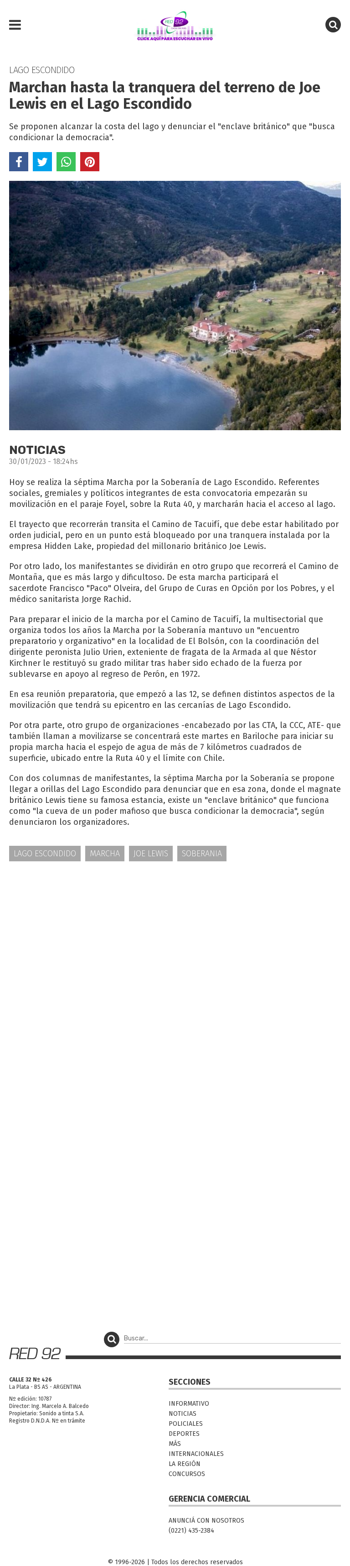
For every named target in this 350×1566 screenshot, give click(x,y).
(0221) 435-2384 (191, 1530)
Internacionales (196, 1454)
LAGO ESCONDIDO (45, 854)
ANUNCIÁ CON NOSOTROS (206, 1520)
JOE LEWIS (151, 854)
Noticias (182, 1414)
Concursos (187, 1474)
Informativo (189, 1404)
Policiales (186, 1424)
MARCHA (105, 854)
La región (185, 1464)
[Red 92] (175, 25)
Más (175, 1444)
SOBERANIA (202, 854)
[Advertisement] (175, 940)
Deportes (184, 1434)
